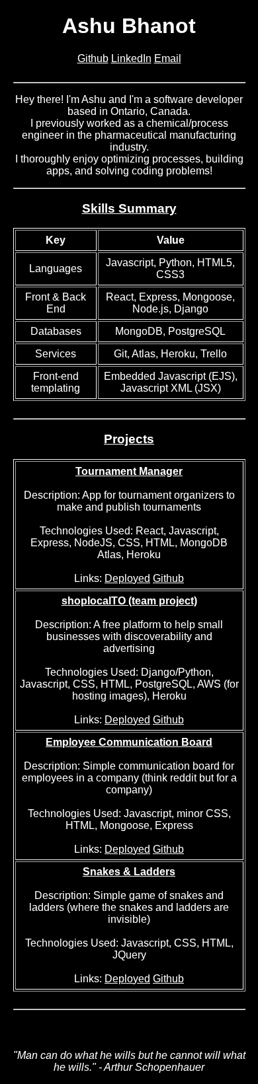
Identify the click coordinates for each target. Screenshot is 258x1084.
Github (92, 58)
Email (167, 58)
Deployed (127, 578)
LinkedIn (131, 58)
